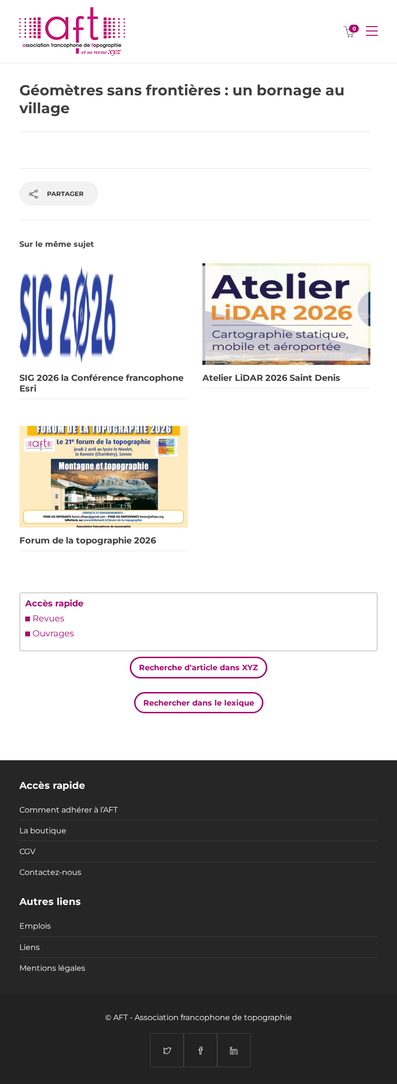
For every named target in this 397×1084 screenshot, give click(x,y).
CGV (27, 851)
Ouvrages (53, 633)
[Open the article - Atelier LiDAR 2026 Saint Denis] (286, 314)
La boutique (42, 830)
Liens (29, 947)
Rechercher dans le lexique (198, 702)
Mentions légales (52, 968)
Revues (48, 618)
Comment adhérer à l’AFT (68, 809)
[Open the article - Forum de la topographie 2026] (103, 476)
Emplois (35, 926)
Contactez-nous (50, 872)
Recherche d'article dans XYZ (198, 667)
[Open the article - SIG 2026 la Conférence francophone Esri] (103, 314)
